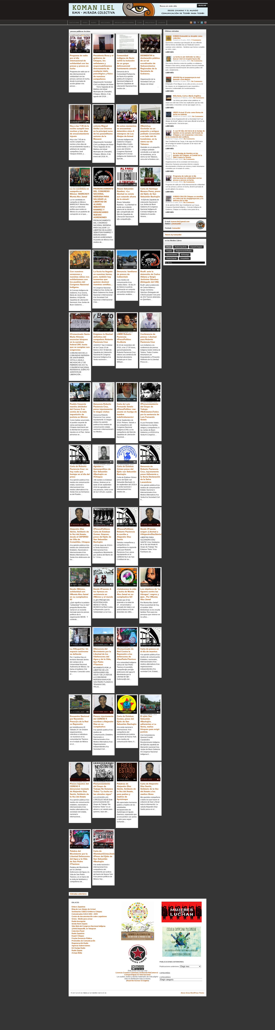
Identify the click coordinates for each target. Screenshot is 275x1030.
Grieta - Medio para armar (82, 919)
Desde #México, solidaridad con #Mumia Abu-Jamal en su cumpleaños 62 (79, 594)
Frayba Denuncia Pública (82, 938)
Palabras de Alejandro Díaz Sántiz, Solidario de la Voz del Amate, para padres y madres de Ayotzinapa (126, 791)
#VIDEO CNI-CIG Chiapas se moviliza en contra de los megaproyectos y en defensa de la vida (188, 199)
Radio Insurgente (79, 921)
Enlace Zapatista (78, 907)
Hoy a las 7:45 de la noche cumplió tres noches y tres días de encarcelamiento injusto (79, 131)
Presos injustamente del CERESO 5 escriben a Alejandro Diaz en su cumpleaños (103, 721)
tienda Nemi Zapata (79, 924)
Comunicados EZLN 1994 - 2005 (85, 914)
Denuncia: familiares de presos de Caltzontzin (127, 274)
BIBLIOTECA (149, 22)
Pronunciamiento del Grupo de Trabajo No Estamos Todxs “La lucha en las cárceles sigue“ (103, 789)
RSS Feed (191, 22)
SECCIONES (104, 23)
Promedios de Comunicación (83, 941)
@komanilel (176, 224)
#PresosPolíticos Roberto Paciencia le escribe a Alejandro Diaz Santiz (126, 534)
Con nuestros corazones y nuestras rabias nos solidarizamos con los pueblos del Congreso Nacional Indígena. (79, 279)
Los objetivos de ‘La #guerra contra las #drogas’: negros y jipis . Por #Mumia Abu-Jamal (150, 594)
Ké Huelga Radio (78, 948)
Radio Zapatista (78, 934)
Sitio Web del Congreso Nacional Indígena (88, 926)
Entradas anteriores (78, 894)
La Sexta (161, 22)
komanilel (176, 228)
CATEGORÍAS (165, 977)
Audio (92, 23)
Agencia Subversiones (81, 946)
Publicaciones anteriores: (169, 967)
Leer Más (170, 52)
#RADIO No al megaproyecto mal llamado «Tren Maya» (186, 78)
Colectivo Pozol (78, 931)
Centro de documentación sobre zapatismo (89, 916)
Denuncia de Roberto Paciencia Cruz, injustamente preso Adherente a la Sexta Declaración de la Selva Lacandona (150, 474)
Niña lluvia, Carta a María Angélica (187, 96)
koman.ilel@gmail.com (180, 222)
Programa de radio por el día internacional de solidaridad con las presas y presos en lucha (187, 178)
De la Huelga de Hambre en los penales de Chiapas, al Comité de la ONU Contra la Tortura (187, 155)
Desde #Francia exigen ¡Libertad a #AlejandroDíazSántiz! (151, 531)
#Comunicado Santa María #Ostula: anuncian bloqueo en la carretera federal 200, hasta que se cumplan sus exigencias (80, 342)
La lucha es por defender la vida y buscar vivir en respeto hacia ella (186, 58)
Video (85, 22)
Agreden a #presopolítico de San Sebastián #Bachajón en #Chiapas (102, 471)
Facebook (194, 22)
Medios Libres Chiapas (124, 22)
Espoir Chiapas (78, 936)
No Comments (196, 61)
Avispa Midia (77, 953)
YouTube (205, 22)
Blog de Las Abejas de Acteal (84, 909)
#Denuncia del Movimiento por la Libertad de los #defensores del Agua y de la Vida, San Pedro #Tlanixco (102, 657)
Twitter (201, 22)
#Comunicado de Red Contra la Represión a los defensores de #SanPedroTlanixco (126, 654)
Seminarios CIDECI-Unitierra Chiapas (87, 912)
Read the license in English (138, 981)
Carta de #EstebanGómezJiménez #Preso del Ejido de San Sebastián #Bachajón (105, 856)
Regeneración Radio (80, 943)
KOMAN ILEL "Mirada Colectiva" (138, 9)
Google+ (198, 22)
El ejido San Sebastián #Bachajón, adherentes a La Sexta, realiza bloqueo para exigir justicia (149, 724)
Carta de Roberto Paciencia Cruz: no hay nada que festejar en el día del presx (80, 471)
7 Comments (196, 40)
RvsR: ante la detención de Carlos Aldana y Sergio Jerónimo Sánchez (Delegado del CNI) (150, 276)
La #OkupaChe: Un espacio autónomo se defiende (79, 651)
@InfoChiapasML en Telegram (84, 929)
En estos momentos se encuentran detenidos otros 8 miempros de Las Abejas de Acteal (126, 131)
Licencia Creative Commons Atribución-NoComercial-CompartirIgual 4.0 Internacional (138, 974)
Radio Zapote (77, 951)
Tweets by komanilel (173, 235)
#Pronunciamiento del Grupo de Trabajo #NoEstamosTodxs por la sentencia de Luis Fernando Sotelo (149, 412)
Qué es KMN (74, 22)
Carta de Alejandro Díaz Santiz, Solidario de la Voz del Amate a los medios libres (149, 789)
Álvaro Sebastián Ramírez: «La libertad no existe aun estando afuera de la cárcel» (126, 194)
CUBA (139, 22)
